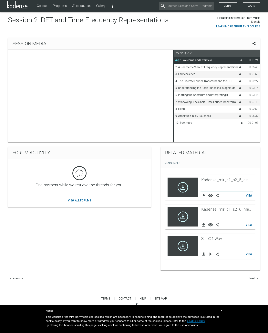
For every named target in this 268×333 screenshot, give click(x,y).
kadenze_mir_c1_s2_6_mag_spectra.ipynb (227, 209)
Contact (125, 298)
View (249, 195)
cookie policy (196, 320)
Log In (251, 6)
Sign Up (228, 6)
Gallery (101, 6)
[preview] (210, 195)
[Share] (217, 195)
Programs (60, 6)
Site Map (161, 298)
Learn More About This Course (238, 26)
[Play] (210, 254)
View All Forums (79, 200)
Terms (105, 298)
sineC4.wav (211, 238)
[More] (112, 6)
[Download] (204, 195)
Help (143, 298)
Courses (42, 6)
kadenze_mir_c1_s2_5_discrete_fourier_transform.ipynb (227, 180)
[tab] (172, 163)
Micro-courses (81, 6)
